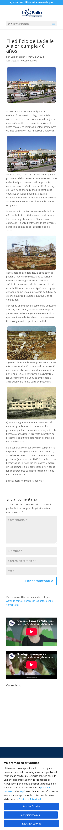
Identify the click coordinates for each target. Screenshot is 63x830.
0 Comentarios (29, 60)
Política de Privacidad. (30, 799)
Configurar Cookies (30, 814)
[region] (31, 794)
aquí (22, 791)
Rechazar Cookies (31, 823)
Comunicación (17, 56)
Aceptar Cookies (31, 806)
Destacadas (12, 60)
